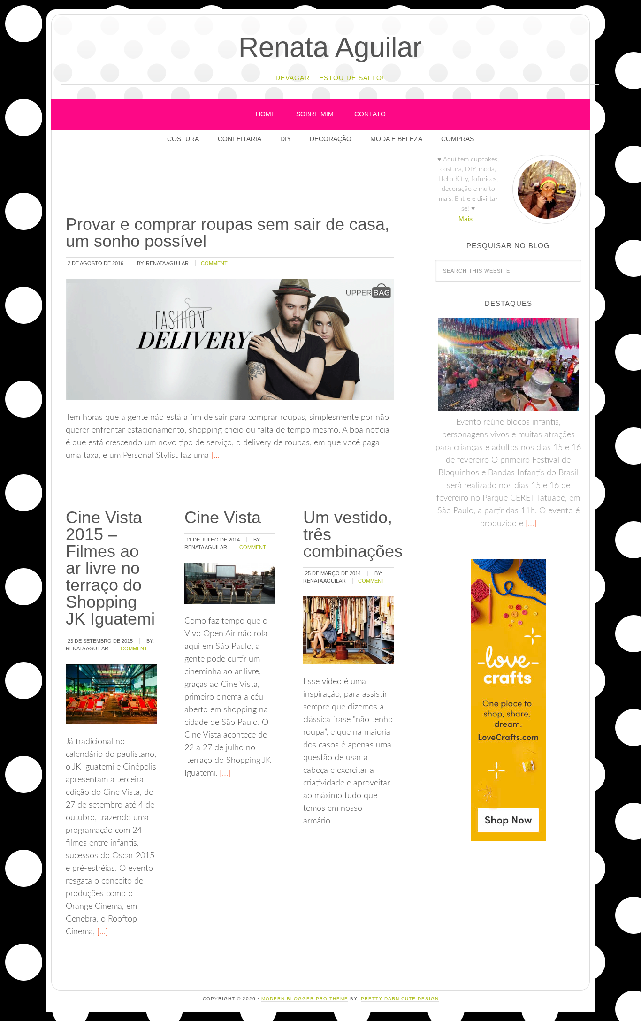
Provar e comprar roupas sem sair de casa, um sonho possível (227, 232)
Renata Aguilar (330, 47)
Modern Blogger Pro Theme (304, 998)
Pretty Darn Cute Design (400, 998)
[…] (215, 455)
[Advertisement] (235, 182)
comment (214, 263)
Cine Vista (222, 517)
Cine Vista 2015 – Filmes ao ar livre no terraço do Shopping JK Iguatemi (110, 568)
